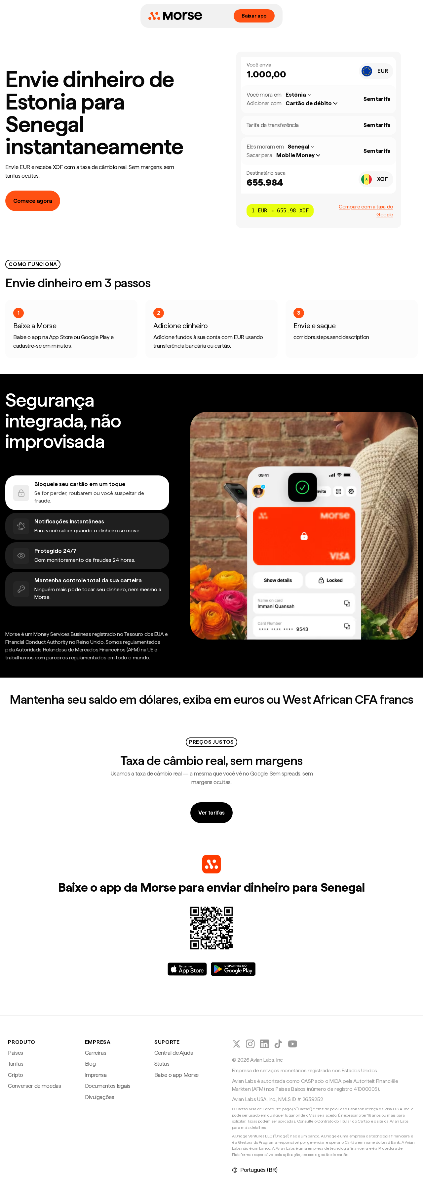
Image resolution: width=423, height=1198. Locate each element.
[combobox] (376, 71)
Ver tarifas (211, 812)
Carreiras (95, 1052)
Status (162, 1063)
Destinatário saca (266, 173)
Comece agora (32, 201)
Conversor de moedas (34, 1086)
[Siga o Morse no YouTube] (292, 1044)
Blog (90, 1063)
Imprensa (96, 1075)
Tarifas (15, 1063)
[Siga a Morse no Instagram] (250, 1044)
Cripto (15, 1075)
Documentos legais (108, 1086)
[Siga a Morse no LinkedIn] (264, 1044)
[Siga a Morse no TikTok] (278, 1044)
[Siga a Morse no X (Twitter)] (236, 1044)
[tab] (87, 492)
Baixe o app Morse (176, 1075)
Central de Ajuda (173, 1052)
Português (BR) (259, 1170)
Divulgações (99, 1097)
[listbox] (315, 103)
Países (15, 1052)
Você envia (259, 64)
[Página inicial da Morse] (175, 16)
